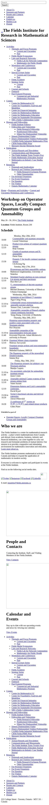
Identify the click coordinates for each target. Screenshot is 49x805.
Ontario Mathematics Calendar (24, 186)
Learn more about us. (10, 449)
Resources (10, 165)
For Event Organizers (20, 179)
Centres (9, 101)
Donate (9, 24)
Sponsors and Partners (15, 12)
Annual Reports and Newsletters (24, 150)
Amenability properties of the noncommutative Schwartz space (22, 331)
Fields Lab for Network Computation (32, 61)
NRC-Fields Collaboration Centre (25, 120)
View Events (11, 632)
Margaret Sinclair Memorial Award (25, 146)
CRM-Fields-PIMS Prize (21, 143)
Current (20, 84)
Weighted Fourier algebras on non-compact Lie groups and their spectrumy (28, 278)
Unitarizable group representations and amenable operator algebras (26, 303)
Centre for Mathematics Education (25, 115)
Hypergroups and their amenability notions (27, 269)
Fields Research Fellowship (28, 129)
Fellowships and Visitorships (23, 127)
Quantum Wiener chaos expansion (23, 340)
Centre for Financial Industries (23, 110)
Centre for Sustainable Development (26, 117)
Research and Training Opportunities (26, 169)
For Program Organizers (21, 176)
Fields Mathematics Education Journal (27, 158)
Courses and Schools (20, 89)
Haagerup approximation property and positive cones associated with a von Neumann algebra (25, 322)
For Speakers (16, 181)
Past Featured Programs (21, 94)
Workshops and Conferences (23, 65)
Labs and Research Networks (23, 58)
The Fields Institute (25, 220)
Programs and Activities (18, 190)
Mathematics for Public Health (29, 63)
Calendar (10, 17)
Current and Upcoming (26, 51)
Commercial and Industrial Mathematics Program (28, 97)
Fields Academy (18, 80)
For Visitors (16, 184)
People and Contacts (14, 14)
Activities (10, 46)
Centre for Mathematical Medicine (25, 113)
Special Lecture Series (20, 72)
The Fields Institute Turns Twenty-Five (27, 155)
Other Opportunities (25, 174)
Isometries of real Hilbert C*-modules (26, 297)
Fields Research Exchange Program (31, 172)
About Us (10, 10)
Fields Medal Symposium (22, 56)
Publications (11, 148)
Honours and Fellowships (16, 122)
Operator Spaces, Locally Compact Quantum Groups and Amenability (24, 418)
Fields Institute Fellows (21, 124)
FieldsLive (10, 19)
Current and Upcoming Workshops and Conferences (20, 191)
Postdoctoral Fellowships (27, 132)
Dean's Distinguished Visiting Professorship (29, 139)
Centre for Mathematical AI (22, 103)
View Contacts (12, 560)
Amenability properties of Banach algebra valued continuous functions (28, 311)
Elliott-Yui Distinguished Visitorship (32, 134)
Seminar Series (17, 82)
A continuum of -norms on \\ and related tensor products (28, 402)
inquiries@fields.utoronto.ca (19, 483)
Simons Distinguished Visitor (23, 136)
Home (3, 190)
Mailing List (11, 21)
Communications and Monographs (25, 153)
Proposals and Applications (22, 167)
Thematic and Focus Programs (24, 49)
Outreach (15, 91)
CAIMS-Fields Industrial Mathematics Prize (29, 141)
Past (18, 54)
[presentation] (11, 284)
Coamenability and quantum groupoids (29, 239)
